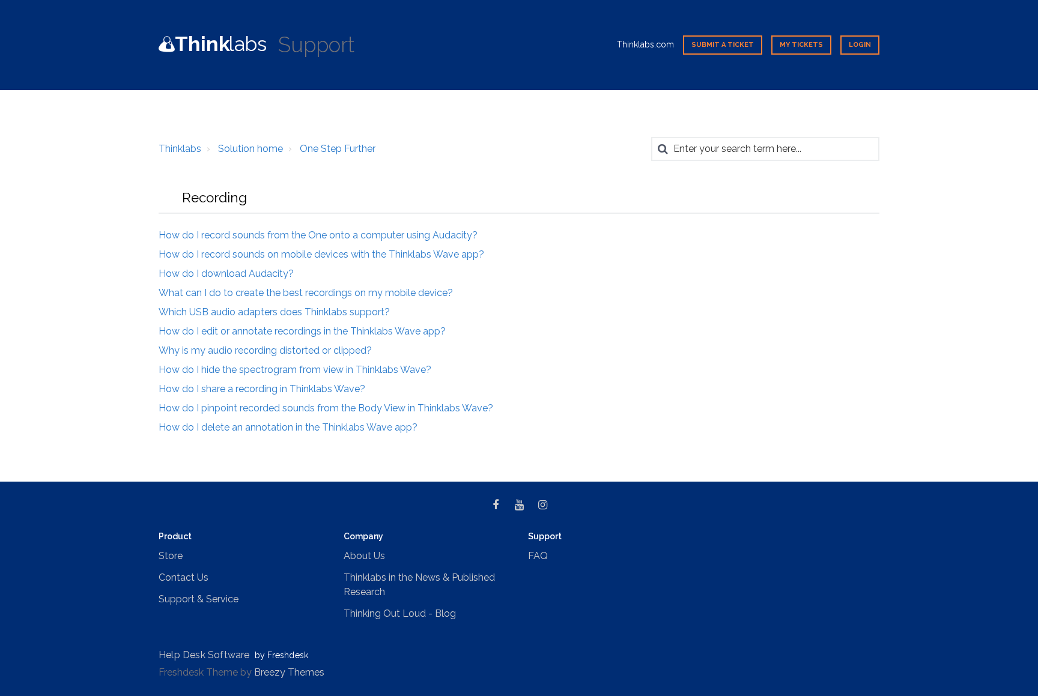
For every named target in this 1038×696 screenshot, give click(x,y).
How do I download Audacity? (226, 273)
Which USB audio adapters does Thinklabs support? (274, 312)
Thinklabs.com (645, 44)
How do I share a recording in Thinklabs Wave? (262, 389)
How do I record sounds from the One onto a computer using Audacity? (318, 235)
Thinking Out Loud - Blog (400, 613)
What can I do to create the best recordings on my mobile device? (306, 292)
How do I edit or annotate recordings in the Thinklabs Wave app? (302, 331)
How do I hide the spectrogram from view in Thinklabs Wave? (295, 369)
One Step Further (337, 148)
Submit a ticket (722, 45)
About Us (364, 555)
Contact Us (183, 577)
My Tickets (801, 45)
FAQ (538, 555)
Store (171, 555)
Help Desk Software (205, 655)
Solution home (250, 148)
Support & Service (198, 599)
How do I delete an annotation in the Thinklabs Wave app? (288, 427)
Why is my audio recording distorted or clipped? (265, 350)
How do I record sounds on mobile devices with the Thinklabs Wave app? (321, 254)
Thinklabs (180, 148)
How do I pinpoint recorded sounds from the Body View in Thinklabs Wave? (326, 408)
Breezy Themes (289, 672)
